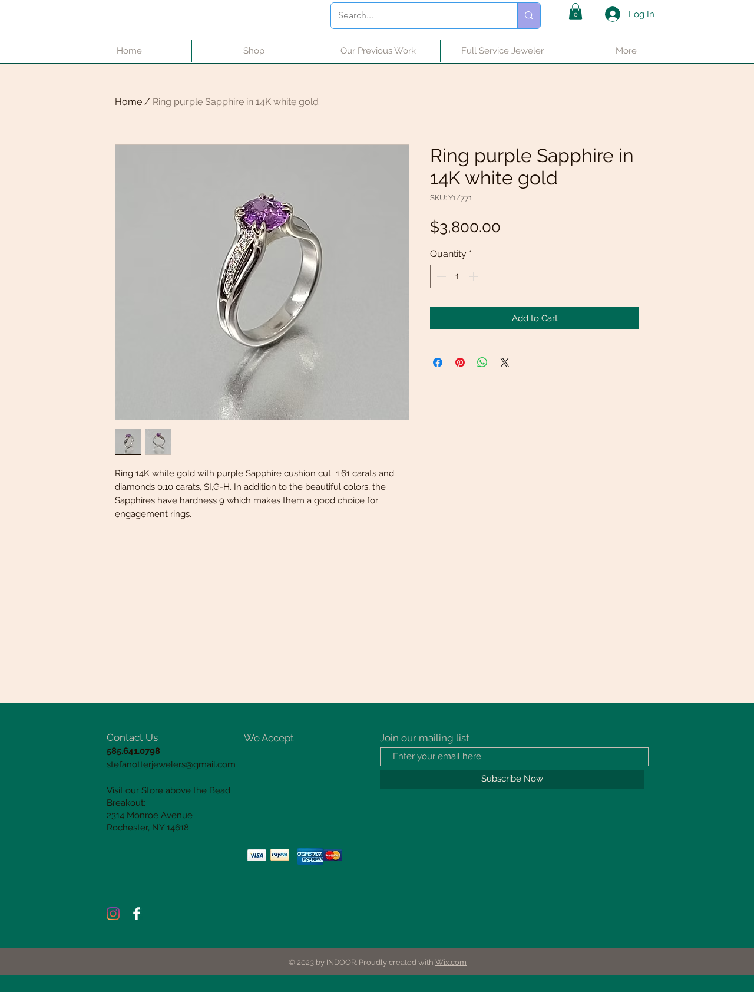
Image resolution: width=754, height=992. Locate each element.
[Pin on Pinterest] (460, 362)
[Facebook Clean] (136, 913)
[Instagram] (113, 913)
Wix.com (451, 962)
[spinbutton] (457, 276)
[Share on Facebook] (438, 362)
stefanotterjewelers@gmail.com (171, 764)
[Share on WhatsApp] (482, 362)
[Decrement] (440, 276)
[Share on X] (505, 362)
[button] (575, 11)
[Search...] (528, 15)
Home (128, 101)
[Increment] (474, 276)
